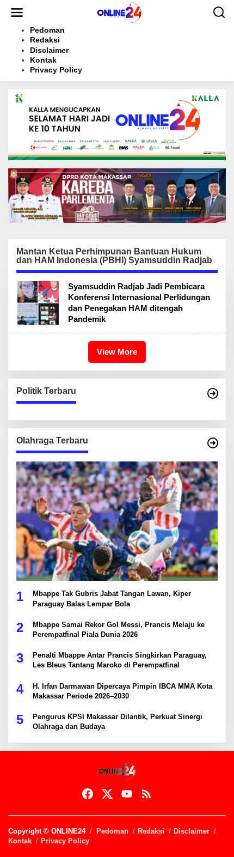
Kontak (20, 841)
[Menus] (17, 12)
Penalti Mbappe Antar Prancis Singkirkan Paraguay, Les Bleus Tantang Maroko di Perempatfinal (120, 660)
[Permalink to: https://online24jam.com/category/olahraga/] (212, 442)
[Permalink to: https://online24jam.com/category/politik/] (212, 393)
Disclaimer (192, 831)
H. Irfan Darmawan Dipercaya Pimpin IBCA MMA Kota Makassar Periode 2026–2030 (122, 691)
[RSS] (146, 794)
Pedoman (112, 831)
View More (117, 351)
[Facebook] (88, 794)
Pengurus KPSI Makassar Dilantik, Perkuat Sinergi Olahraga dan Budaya (117, 722)
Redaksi (151, 831)
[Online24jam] (119, 12)
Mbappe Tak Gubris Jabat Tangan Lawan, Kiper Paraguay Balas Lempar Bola (112, 598)
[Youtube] (127, 794)
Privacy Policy (65, 841)
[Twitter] (107, 794)
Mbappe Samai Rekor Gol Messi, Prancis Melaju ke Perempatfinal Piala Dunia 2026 (119, 630)
